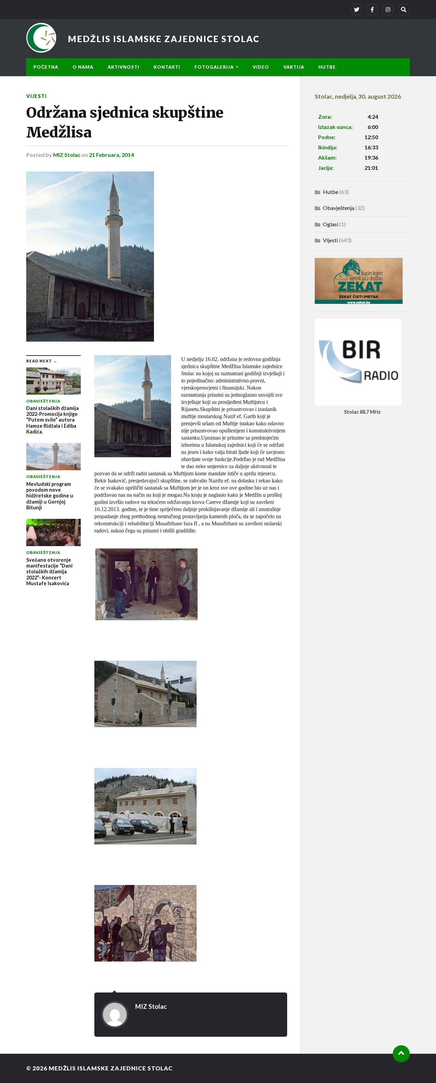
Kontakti (167, 67)
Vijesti (36, 96)
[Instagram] (388, 9)
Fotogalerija (214, 67)
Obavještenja (338, 207)
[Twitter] (357, 9)
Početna (45, 67)
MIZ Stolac (66, 154)
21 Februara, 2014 (111, 154)
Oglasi (330, 224)
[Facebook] (372, 9)
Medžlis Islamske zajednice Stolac (164, 39)
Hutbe (327, 67)
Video (261, 67)
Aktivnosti (123, 67)
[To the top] (401, 1053)
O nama (83, 67)
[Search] (404, 9)
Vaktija (293, 67)
